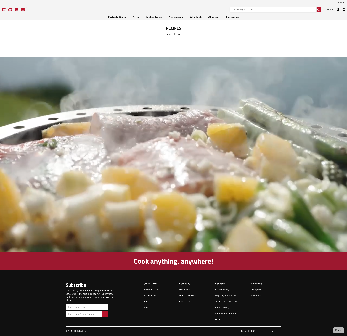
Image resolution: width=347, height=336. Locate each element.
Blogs (146, 307)
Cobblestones (154, 17)
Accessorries (150, 295)
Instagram (256, 289)
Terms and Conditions (226, 301)
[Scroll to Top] (342, 321)
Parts (135, 17)
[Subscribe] (105, 314)
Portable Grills (117, 17)
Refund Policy (222, 307)
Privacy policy (222, 289)
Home (168, 34)
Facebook (256, 295)
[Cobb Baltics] (14, 9)
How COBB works (188, 295)
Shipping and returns (226, 295)
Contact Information (225, 313)
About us (213, 17)
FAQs (217, 319)
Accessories (176, 17)
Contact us (232, 17)
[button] (344, 9)
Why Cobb (196, 17)
